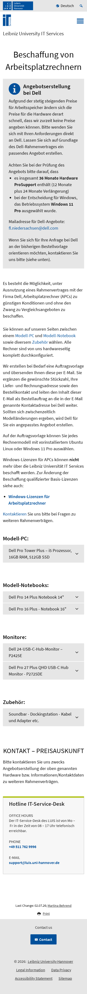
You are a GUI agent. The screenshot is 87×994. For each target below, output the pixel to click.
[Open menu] (80, 22)
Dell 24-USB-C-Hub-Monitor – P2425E (36, 652)
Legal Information (30, 969)
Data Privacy (61, 969)
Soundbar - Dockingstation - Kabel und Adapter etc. (40, 717)
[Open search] (82, 5)
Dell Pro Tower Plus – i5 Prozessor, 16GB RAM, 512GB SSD (40, 554)
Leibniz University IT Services (33, 33)
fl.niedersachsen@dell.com (33, 228)
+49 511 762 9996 (22, 846)
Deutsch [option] (67, 5)
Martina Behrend (60, 905)
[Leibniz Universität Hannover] (18, 5)
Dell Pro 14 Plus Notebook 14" (36, 597)
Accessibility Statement (33, 978)
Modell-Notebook (59, 335)
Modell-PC (24, 335)
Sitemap (65, 978)
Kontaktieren (15, 514)
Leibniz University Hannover (50, 961)
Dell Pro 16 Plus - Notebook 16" (37, 609)
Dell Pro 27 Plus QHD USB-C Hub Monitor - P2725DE (38, 671)
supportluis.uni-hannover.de (34, 862)
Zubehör (40, 342)
